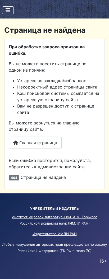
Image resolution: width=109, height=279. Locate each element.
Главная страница (37, 142)
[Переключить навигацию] (8, 10)
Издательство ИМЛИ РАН (55, 234)
